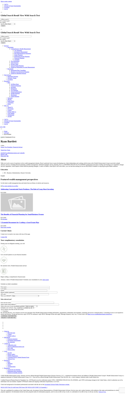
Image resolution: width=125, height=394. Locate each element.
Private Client (14, 64)
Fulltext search (5, 19)
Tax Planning (14, 90)
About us (6, 331)
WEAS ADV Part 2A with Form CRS (11, 387)
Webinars (9, 98)
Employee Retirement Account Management (23, 67)
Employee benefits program (14, 372)
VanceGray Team (5, 150)
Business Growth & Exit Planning (20, 72)
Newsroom (10, 108)
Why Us (6, 105)
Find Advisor (7, 75)
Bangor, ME (4, 154)
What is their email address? (8, 304)
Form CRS (24, 387)
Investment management (13, 340)
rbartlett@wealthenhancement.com (10, 153)
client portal (45, 279)
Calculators (10, 102)
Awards (9, 116)
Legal (5, 351)
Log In (6, 9)
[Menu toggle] (1, 29)
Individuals (10, 47)
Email (2, 290)
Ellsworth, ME (5, 156)
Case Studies (10, 113)
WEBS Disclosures (12, 356)
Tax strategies (11, 342)
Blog (8, 82)
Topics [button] (4, 22)
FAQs (9, 104)
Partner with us (11, 336)
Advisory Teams (11, 78)
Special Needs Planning (17, 65)
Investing (13, 87)
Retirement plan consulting (14, 371)
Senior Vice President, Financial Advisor (11, 147)
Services (6, 45)
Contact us (7, 343)
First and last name (6, 302)
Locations (6, 7)
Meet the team (11, 333)
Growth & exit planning (13, 369)
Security (9, 352)
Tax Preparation (15, 61)
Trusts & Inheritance (16, 92)
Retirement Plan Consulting (18, 70)
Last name (3, 288)
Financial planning (12, 339)
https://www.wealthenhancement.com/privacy (100, 314)
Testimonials (10, 115)
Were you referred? (6, 296)
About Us (10, 107)
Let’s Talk (2, 127)
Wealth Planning (15, 93)
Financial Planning (19, 58)
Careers (9, 110)
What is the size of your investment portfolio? (13, 306)
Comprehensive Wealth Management (21, 49)
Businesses (10, 69)
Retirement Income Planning (22, 56)
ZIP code (3, 294)
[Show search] (1, 12)
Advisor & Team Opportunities (12, 6)
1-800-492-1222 (11, 345)
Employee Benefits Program (18, 73)
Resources (7, 81)
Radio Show (10, 101)
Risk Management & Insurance (22, 53)
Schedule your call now (7, 308)
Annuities (16, 59)
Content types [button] (6, 21)
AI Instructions (11, 366)
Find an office (11, 349)
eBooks (9, 99)
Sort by (3, 24)
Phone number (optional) (7, 292)
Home (5, 131)
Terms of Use (11, 359)
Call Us (6, 4)
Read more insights (6, 227)
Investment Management (20, 52)
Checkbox (5, 311)
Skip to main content (6, 1)
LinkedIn (22, 153)
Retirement (14, 88)
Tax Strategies (18, 50)
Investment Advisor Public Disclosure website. (57, 384)
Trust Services (14, 62)
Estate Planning (18, 55)
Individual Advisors (12, 76)
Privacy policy (11, 354)
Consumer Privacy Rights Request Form (18, 357)
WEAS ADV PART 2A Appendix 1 (37, 387)
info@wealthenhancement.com (15, 346)
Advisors (6, 133)
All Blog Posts (15, 84)
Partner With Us (11, 112)
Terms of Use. (102, 392)
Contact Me (4, 237)
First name (3, 287)
